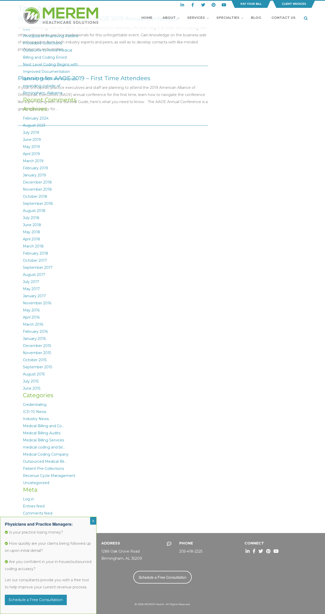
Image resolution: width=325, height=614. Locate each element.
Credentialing (34, 404)
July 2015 (31, 381)
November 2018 (37, 189)
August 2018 (34, 210)
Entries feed (33, 506)
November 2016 (37, 303)
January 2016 (34, 338)
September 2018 (38, 203)
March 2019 (33, 161)
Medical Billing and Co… (43, 426)
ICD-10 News (34, 411)
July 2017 (31, 281)
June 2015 (31, 388)
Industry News (36, 419)
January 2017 (34, 296)
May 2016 (31, 310)
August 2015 (34, 374)
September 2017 (38, 267)
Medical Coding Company (46, 454)
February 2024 (35, 118)
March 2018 (33, 246)
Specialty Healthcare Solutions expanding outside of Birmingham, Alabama (50, 85)
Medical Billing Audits (41, 433)
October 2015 (34, 360)
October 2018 (35, 196)
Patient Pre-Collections (43, 468)
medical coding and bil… (44, 447)
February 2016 (35, 331)
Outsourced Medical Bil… (44, 461)
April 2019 (31, 154)
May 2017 (31, 289)
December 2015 (37, 345)
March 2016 (33, 324)
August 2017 (34, 274)
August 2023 (34, 125)
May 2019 (31, 146)
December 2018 (37, 182)
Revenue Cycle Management (49, 475)
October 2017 (35, 260)
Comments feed (37, 513)
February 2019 (35, 168)
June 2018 (32, 225)
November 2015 (37, 353)
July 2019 (31, 132)
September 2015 (37, 367)
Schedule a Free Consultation (162, 577)
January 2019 (34, 175)
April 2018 (31, 239)
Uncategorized (36, 482)
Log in (28, 499)
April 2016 (31, 317)
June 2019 (32, 139)
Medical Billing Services (43, 440)
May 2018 (31, 232)
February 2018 (35, 253)
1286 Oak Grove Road (120, 551)
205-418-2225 (190, 551)
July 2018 (31, 217)
